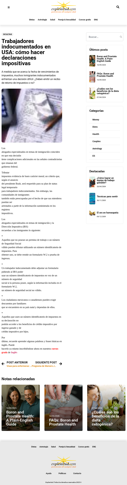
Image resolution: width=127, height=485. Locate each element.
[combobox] (104, 37)
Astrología (42, 19)
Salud (52, 19)
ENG (96, 19)
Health (95, 134)
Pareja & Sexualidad (67, 19)
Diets (95, 127)
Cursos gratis (85, 19)
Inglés (14, 352)
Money (95, 119)
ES (93, 156)
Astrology (97, 148)
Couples (96, 141)
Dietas (32, 19)
